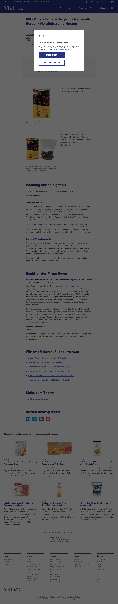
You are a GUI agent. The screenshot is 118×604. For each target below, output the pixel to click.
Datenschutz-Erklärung (61, 49)
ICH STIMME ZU (51, 55)
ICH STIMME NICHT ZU (52, 63)
